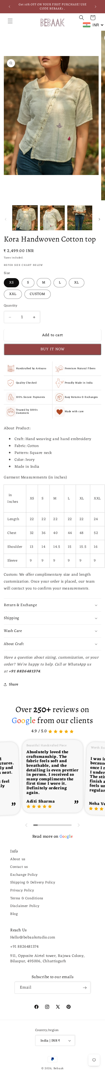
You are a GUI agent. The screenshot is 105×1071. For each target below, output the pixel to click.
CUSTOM (37, 294)
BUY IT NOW (53, 349)
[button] (10, 21)
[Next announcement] (95, 6)
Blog (14, 914)
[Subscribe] (84, 988)
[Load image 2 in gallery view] (52, 218)
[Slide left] (5, 219)
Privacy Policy (22, 890)
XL (76, 282)
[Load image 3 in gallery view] (79, 218)
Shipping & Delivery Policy (32, 882)
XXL (13, 294)
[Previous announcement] (9, 6)
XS (11, 282)
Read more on (52, 836)
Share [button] (13, 684)
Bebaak (59, 1068)
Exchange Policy (24, 875)
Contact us (19, 867)
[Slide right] (99, 219)
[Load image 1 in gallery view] (24, 218)
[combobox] (93, 24)
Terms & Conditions (26, 898)
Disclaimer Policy (24, 906)
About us (17, 859)
